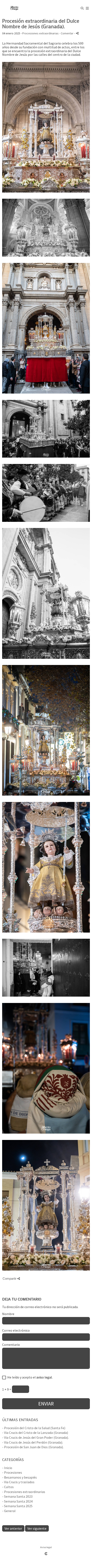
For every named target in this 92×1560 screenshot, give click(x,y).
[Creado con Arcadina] (46, 1553)
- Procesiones (12, 1472)
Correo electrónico (16, 1330)
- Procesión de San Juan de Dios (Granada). (33, 1447)
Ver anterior (13, 1528)
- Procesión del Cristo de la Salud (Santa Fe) (33, 1428)
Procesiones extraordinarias (40, 33)
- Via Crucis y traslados (18, 1482)
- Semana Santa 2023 (17, 1496)
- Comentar (66, 33)
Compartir (10, 1278)
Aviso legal (46, 1547)
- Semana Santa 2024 (17, 1501)
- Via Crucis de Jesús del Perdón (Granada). (32, 1442)
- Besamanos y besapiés (19, 1477)
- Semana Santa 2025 (17, 1506)
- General (9, 1511)
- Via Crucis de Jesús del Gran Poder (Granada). (35, 1437)
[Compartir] (77, 33)
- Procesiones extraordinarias (23, 1492)
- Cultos (8, 1487)
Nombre (8, 1314)
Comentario (11, 1345)
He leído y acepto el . (29, 1377)
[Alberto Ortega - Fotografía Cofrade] (14, 8)
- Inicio (7, 1468)
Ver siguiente (36, 1528)
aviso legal (44, 1377)
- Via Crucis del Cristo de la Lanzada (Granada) (35, 1432)
